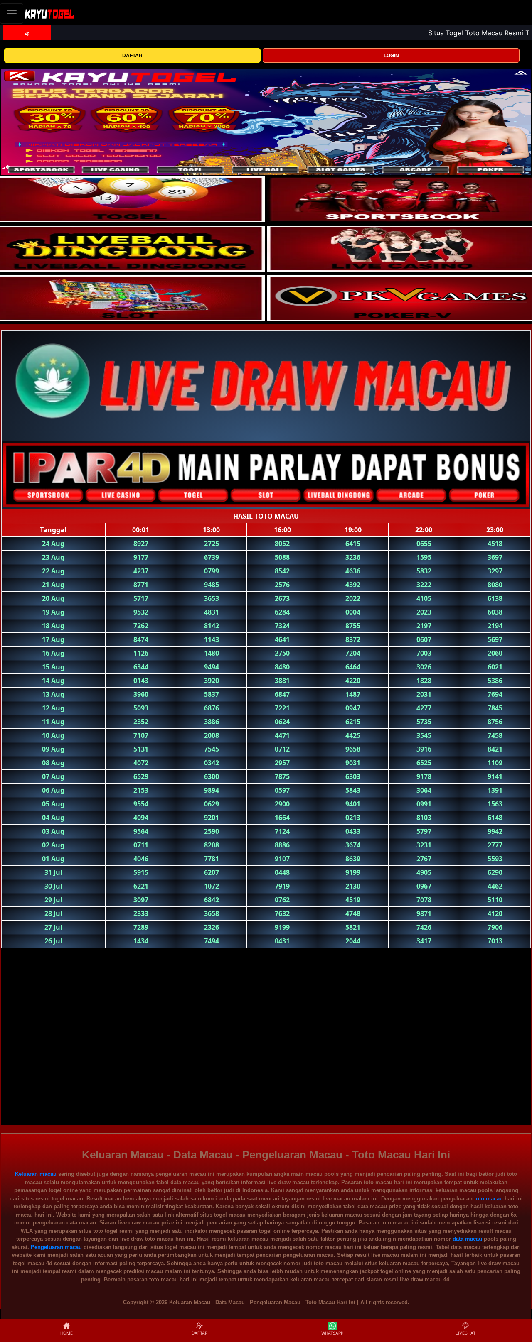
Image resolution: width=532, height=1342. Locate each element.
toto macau (488, 1198)
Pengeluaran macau (56, 1247)
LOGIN (391, 56)
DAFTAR (132, 56)
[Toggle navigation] (11, 13)
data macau (467, 1239)
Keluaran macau (36, 1174)
